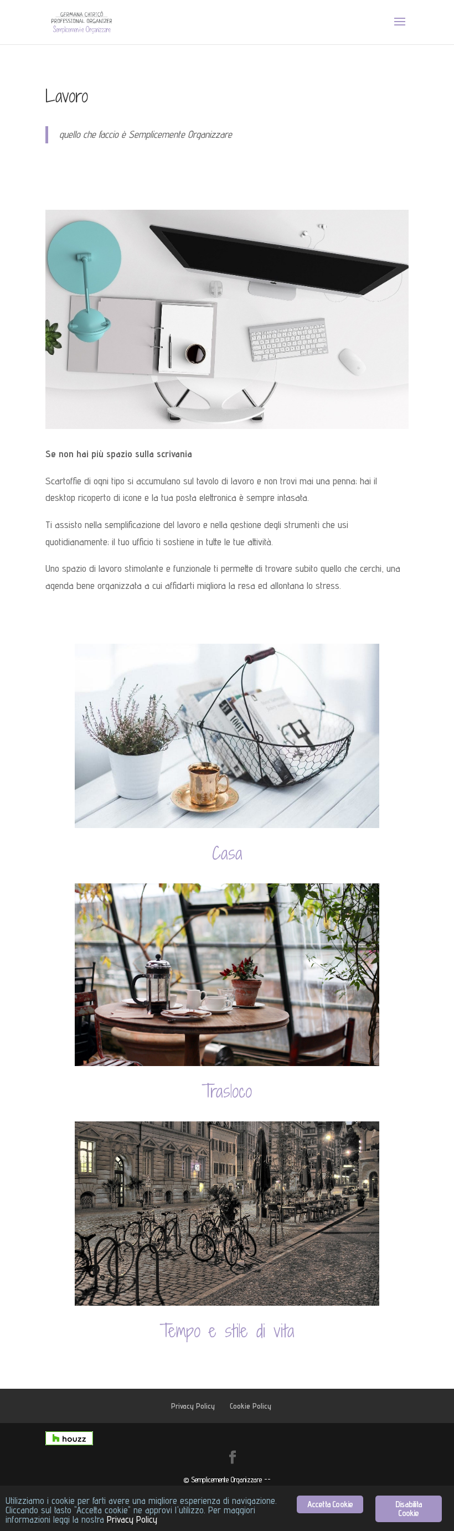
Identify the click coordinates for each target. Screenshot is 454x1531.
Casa (227, 853)
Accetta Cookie (330, 1504)
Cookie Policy (250, 1405)
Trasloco (227, 1091)
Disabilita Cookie (408, 1508)
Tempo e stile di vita (227, 1330)
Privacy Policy (193, 1405)
